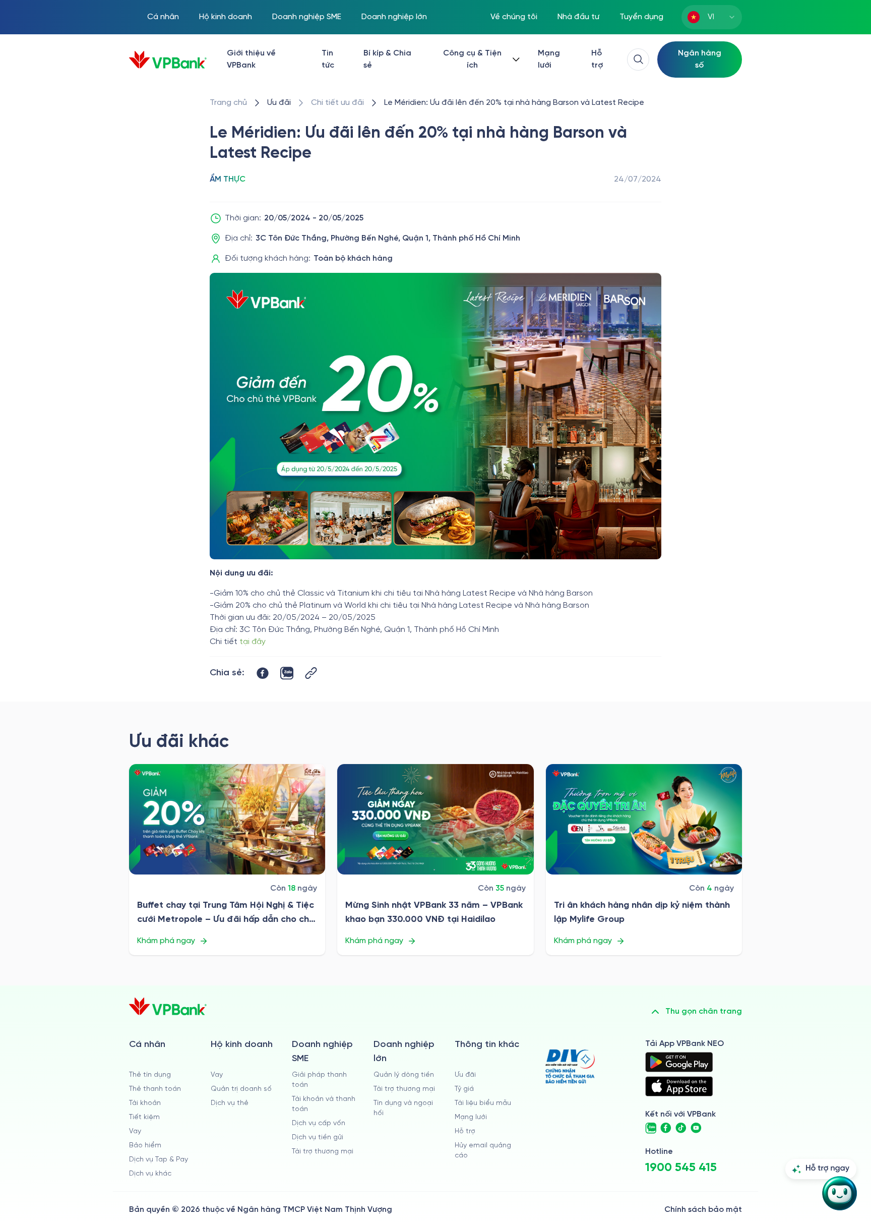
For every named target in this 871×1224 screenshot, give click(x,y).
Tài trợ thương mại (322, 1151)
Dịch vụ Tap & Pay (158, 1159)
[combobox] (711, 17)
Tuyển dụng (641, 17)
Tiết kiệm (144, 1117)
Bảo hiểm (145, 1145)
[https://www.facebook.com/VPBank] (665, 1128)
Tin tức (328, 59)
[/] (168, 60)
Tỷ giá (464, 1089)
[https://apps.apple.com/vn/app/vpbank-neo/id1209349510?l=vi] (679, 1086)
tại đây (252, 641)
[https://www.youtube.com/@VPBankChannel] (696, 1128)
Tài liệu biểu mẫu (483, 1103)
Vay (135, 1131)
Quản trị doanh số (241, 1089)
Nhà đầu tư (578, 17)
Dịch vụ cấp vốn (318, 1123)
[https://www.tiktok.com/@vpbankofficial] (681, 1128)
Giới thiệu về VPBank (251, 59)
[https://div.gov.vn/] (570, 1066)
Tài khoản (145, 1103)
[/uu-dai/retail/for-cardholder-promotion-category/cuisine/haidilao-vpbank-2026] (435, 819)
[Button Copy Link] (311, 673)
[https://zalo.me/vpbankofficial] (650, 1128)
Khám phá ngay (166, 941)
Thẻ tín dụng (150, 1075)
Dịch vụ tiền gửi (317, 1137)
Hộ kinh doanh (225, 17)
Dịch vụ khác (150, 1174)
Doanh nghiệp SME (306, 17)
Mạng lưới (549, 59)
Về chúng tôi (513, 17)
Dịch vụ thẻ (229, 1103)
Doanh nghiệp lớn (394, 17)
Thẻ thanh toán (155, 1089)
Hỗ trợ (597, 59)
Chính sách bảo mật (703, 1209)
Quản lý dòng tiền (404, 1075)
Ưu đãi (465, 1075)
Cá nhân (163, 17)
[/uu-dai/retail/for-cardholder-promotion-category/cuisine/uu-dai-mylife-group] (644, 819)
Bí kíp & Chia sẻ (387, 59)
